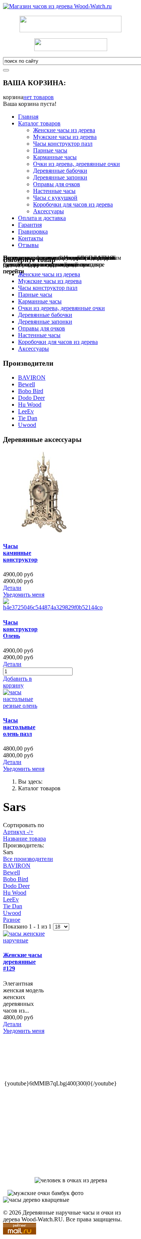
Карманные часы (55, 157)
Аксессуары (48, 211)
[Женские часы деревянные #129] (25, 940)
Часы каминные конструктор (20, 553)
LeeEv (26, 411)
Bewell (26, 384)
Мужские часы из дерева (65, 137)
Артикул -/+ (18, 832)
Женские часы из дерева (64, 130)
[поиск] (6, 70)
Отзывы (28, 245)
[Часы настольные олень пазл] (25, 705)
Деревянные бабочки (60, 170)
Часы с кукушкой (55, 197)
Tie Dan (27, 418)
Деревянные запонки (60, 177)
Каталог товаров (39, 123)
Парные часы (50, 150)
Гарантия (30, 225)
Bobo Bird (30, 391)
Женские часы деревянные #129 (22, 962)
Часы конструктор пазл (62, 143)
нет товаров (38, 97)
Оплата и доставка (42, 218)
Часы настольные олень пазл (19, 727)
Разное (11, 919)
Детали (12, 588)
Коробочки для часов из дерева (73, 204)
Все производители (28, 859)
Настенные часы (54, 191)
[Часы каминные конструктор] (44, 531)
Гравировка (33, 231)
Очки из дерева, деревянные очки (76, 164)
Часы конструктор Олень (20, 629)
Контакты (30, 238)
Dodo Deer (31, 398)
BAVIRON (31, 377)
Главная (28, 116)
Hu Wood (29, 404)
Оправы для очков (56, 184)
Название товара (24, 838)
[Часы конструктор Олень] (53, 607)
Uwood (27, 425)
